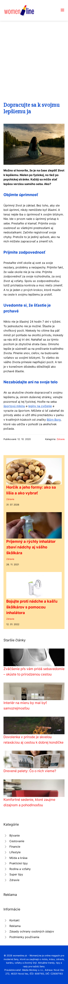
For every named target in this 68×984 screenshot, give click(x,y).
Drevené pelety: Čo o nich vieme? (29, 771)
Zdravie (61, 439)
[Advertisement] (34, 57)
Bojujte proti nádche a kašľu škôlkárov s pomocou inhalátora (31, 607)
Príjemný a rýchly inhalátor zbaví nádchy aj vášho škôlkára (31, 547)
